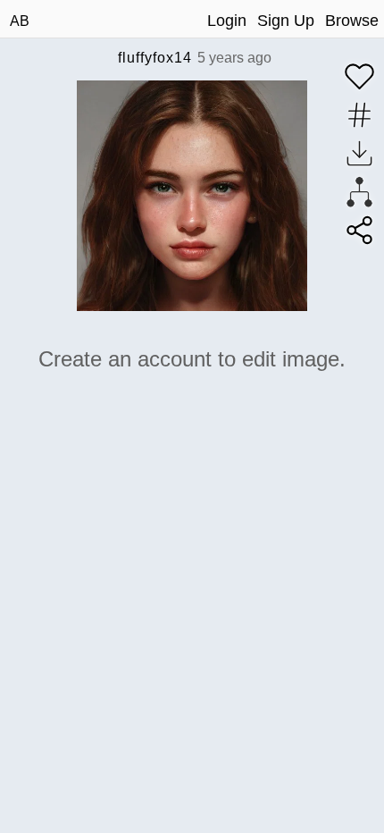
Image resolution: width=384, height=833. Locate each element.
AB (19, 21)
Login (226, 20)
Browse (352, 20)
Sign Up (285, 20)
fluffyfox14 (155, 57)
